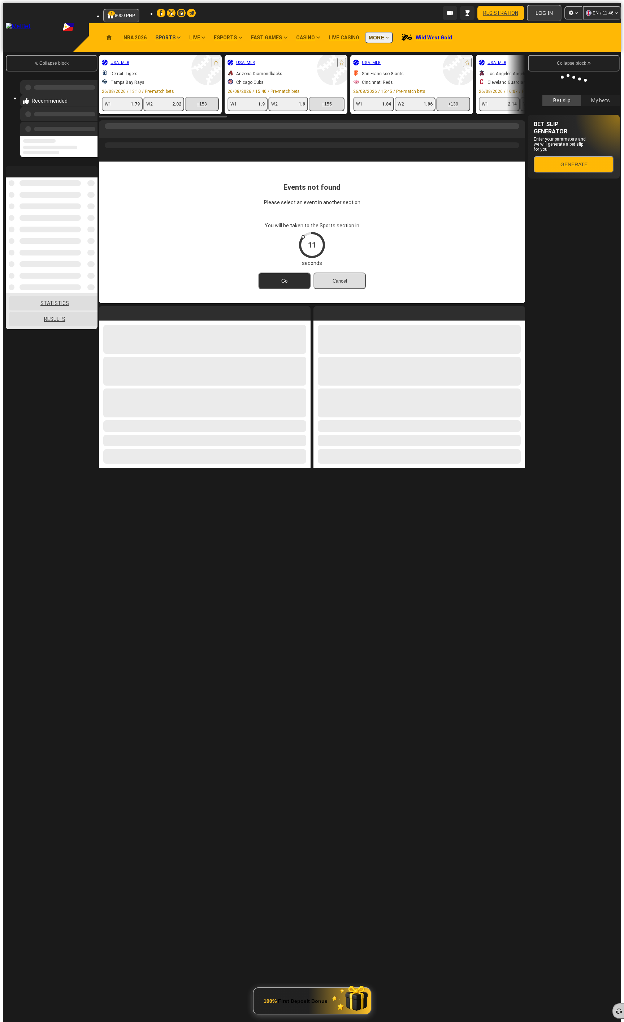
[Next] (335, 312)
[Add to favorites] (216, 62)
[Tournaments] (467, 13)
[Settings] (573, 13)
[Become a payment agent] (450, 13)
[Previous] (90, 127)
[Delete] (518, 312)
